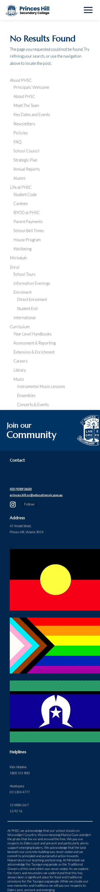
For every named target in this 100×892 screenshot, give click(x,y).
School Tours (24, 274)
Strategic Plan (25, 160)
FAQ (17, 141)
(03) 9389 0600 (21, 489)
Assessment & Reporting (34, 342)
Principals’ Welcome (31, 87)
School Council (26, 151)
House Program (27, 239)
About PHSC (21, 80)
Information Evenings (31, 283)
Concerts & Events (33, 404)
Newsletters (24, 123)
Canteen (20, 203)
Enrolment (22, 292)
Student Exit (27, 308)
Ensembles (26, 395)
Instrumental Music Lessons (41, 386)
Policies (20, 132)
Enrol (15, 267)
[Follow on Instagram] (12, 504)
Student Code (25, 194)
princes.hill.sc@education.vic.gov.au (36, 495)
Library (19, 370)
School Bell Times (28, 230)
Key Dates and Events (31, 114)
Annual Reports (26, 169)
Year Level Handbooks (32, 333)
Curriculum (20, 326)
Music (18, 379)
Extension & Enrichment (34, 352)
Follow (29, 504)
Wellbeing (22, 248)
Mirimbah (18, 257)
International (24, 317)
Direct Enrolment (32, 299)
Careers (20, 361)
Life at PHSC (21, 187)
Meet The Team (26, 105)
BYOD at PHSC (26, 212)
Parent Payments (28, 221)
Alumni (19, 178)
